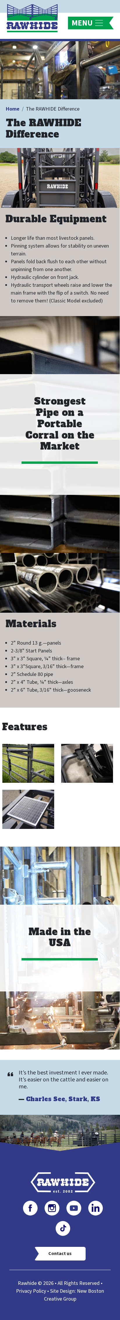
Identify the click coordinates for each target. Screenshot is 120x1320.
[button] (28, 763)
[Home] (34, 17)
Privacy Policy (31, 1291)
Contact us (60, 1253)
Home (13, 109)
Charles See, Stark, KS (63, 1099)
